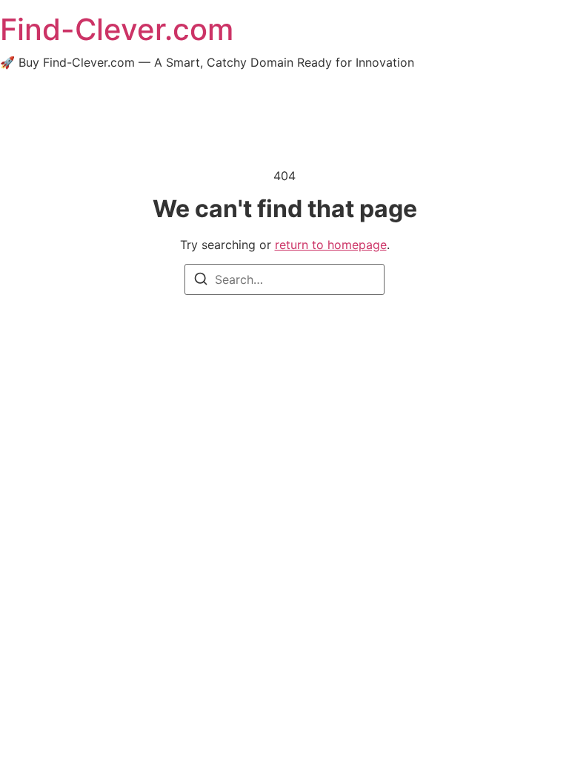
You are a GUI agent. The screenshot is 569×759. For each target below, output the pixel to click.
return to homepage (331, 244)
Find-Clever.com (116, 29)
